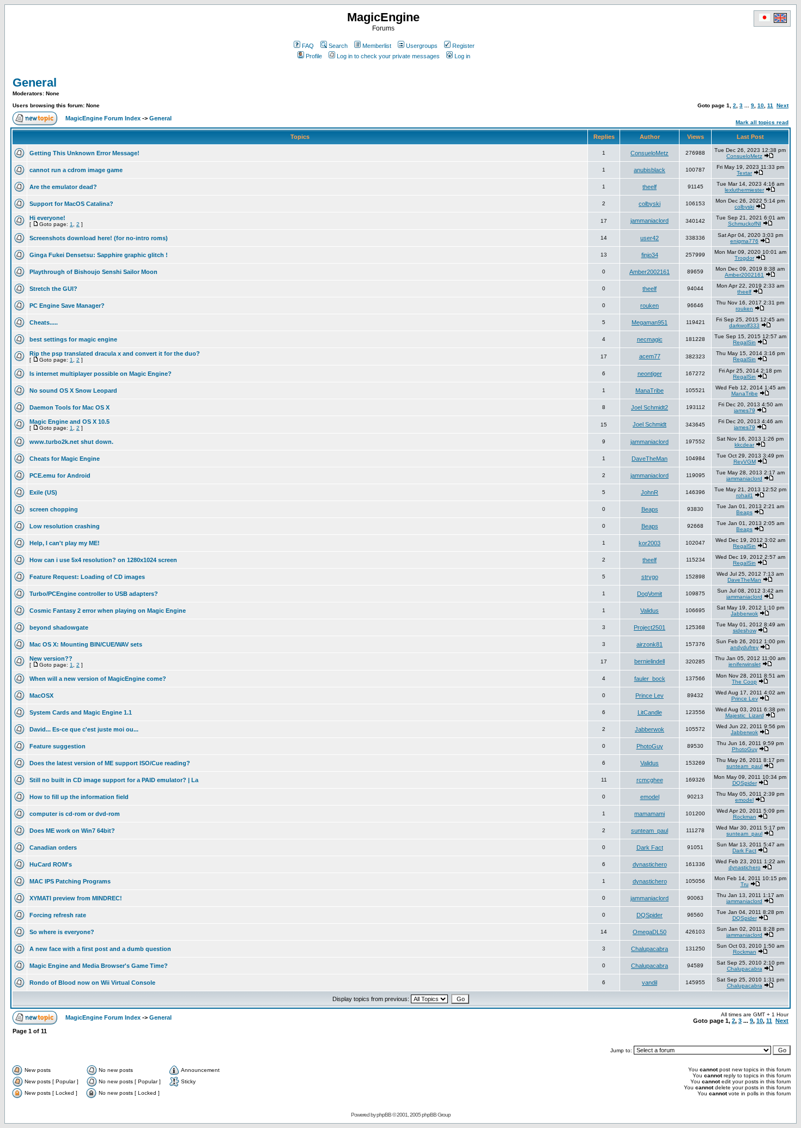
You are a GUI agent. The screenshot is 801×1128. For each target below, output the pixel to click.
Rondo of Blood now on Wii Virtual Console (92, 982)
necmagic (650, 339)
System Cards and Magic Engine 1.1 (80, 712)
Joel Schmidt (649, 424)
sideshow (744, 630)
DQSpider (744, 783)
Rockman (744, 817)
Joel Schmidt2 (649, 407)
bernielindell (649, 661)
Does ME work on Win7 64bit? (72, 830)
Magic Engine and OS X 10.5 (69, 421)
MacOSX (41, 695)
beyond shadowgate (58, 627)
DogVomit (649, 593)
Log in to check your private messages (388, 56)
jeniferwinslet (745, 664)
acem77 (649, 356)
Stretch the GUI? (53, 288)
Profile (314, 56)
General (35, 82)
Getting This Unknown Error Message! (84, 153)
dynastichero (650, 864)
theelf (649, 187)
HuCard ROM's (50, 864)
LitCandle (650, 712)
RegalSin (744, 342)
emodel (649, 797)
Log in (462, 56)
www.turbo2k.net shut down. (71, 441)
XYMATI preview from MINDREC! (75, 898)
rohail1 (744, 495)
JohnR (649, 492)
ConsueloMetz (649, 153)
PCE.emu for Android (59, 475)
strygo (649, 577)
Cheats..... (43, 322)
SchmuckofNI (744, 224)
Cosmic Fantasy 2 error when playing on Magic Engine (107, 610)
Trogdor (744, 258)
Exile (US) (43, 492)
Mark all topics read (762, 122)
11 (770, 105)
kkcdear (744, 445)
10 (760, 105)
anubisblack (649, 170)
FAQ (308, 45)
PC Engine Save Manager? (67, 305)
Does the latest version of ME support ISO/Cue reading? (109, 763)
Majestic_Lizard (744, 715)
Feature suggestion (57, 746)
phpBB (384, 1115)
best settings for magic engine (73, 339)
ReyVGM (744, 462)
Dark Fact (649, 847)
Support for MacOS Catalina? (71, 203)
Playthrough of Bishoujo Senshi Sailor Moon (93, 272)
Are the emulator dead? (63, 187)
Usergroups (422, 45)
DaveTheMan (650, 458)
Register (463, 45)
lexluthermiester (744, 190)
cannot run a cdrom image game (76, 170)
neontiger (650, 373)
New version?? (50, 658)
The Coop (744, 682)
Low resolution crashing (64, 526)
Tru (745, 884)
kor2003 (649, 543)
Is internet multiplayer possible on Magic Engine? (100, 373)
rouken (649, 305)
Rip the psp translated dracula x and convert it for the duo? (114, 353)
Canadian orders (53, 847)
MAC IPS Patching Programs (70, 881)
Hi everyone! (47, 218)
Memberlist (376, 45)
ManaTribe (649, 390)
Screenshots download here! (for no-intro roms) (98, 238)
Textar (744, 173)
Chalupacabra (649, 949)
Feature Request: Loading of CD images (87, 577)
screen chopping (53, 509)
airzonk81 (649, 644)
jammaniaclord (649, 220)
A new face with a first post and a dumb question (100, 949)
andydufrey (744, 647)
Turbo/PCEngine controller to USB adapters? (93, 593)
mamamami (649, 813)
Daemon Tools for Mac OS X (69, 407)
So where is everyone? (61, 932)
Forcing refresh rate (57, 915)
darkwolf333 (744, 325)
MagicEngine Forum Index (103, 118)
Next (782, 105)
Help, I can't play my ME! (64, 543)
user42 (649, 238)
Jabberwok (744, 614)
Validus (649, 610)
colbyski (649, 203)
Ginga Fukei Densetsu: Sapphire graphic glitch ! (98, 255)
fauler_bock (649, 678)
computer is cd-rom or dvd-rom (74, 813)
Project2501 (649, 627)
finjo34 (649, 255)
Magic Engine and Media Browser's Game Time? (98, 965)
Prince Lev (649, 695)
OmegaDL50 (649, 932)
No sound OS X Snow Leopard (73, 390)
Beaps (649, 509)
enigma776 (744, 241)
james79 (744, 410)
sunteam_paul (744, 766)
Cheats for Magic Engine (64, 458)
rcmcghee (649, 780)
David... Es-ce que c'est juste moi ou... (83, 729)
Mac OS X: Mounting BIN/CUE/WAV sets (85, 644)
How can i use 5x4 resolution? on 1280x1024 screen (103, 560)
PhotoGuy (649, 746)
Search (338, 45)
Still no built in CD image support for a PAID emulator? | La (113, 780)
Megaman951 (650, 322)
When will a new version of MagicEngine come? (97, 678)
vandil (649, 982)
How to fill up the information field (79, 797)
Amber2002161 (649, 272)
